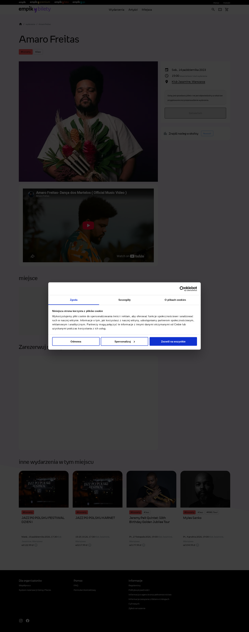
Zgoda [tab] (74, 299)
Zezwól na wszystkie (173, 341)
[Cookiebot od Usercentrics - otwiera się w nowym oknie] (182, 288)
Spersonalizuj (123, 341)
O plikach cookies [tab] (175, 299)
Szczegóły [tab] (124, 299)
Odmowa (75, 341)
